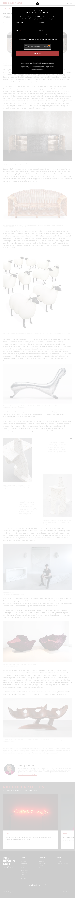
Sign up (37, 53)
